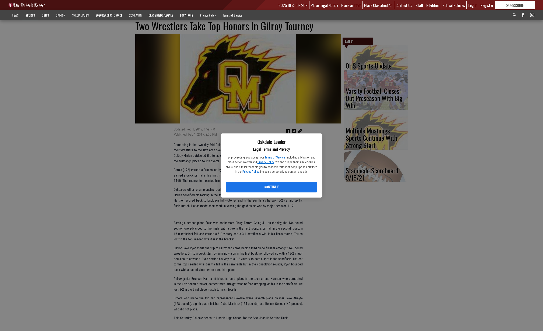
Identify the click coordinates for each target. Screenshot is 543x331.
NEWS (15, 15)
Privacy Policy (266, 162)
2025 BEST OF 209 (293, 5)
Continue (271, 187)
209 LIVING (135, 15)
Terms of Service (275, 157)
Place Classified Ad (378, 5)
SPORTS (30, 15)
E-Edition (432, 5)
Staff (419, 5)
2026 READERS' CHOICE (109, 15)
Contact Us (404, 5)
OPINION (60, 15)
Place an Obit (351, 5)
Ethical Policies (454, 5)
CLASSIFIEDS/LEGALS (160, 15)
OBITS (45, 15)
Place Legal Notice (324, 5)
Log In (472, 5)
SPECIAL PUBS (80, 15)
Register (486, 5)
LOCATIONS (186, 15)
